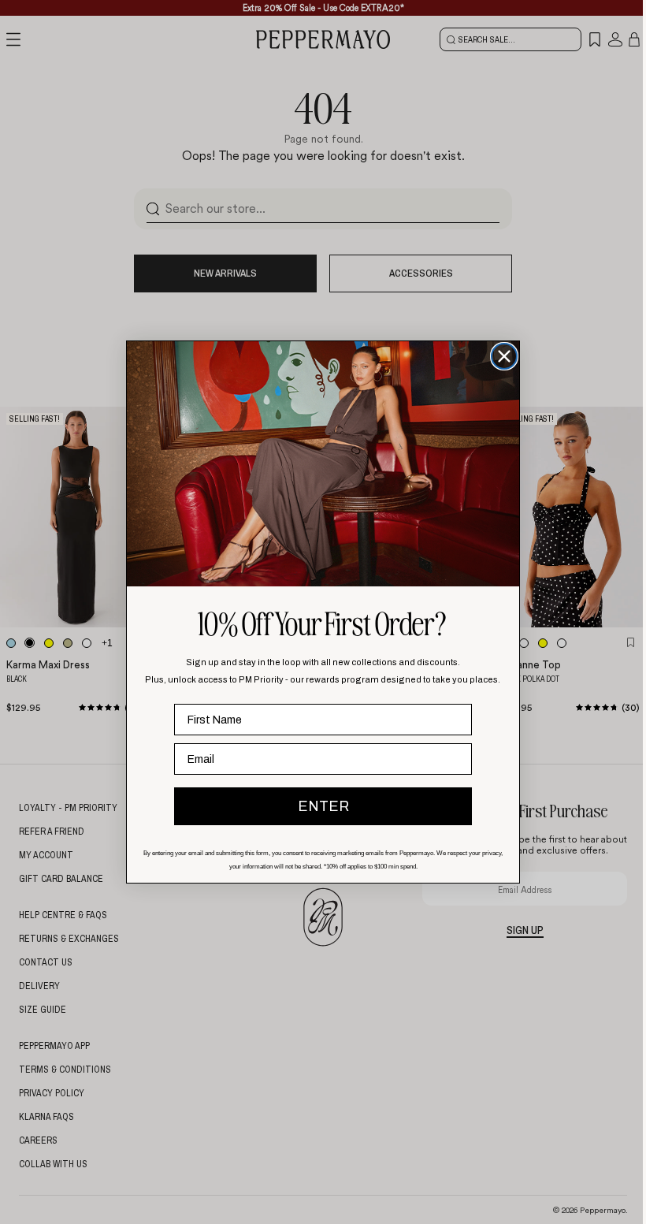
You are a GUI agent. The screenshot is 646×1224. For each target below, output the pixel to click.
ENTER (323, 806)
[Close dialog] (504, 356)
